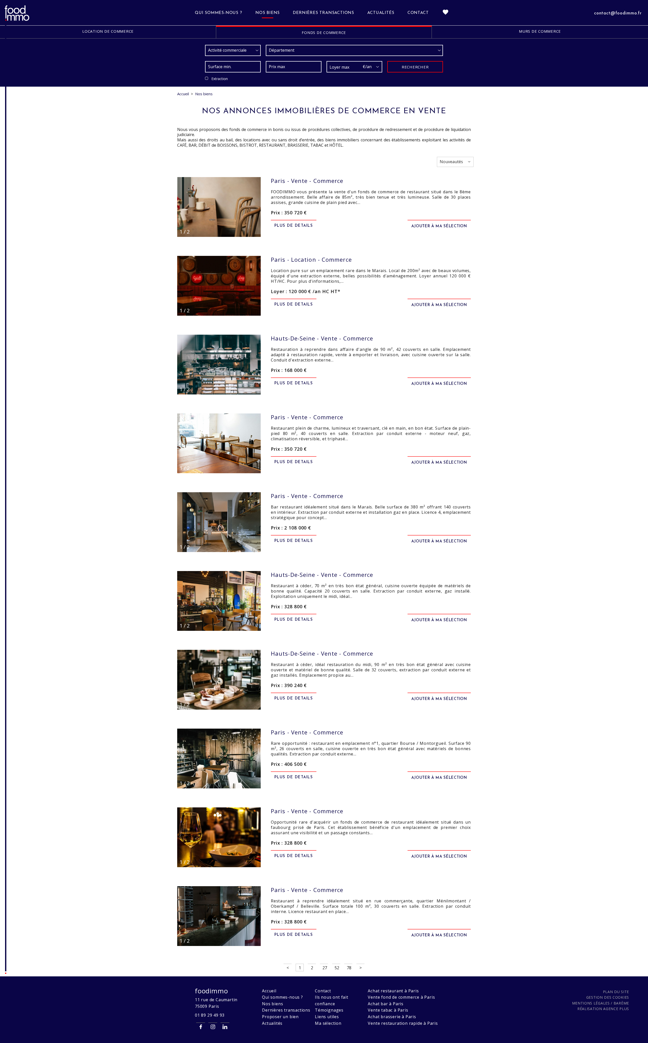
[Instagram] (212, 1026)
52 (337, 968)
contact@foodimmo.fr (618, 13)
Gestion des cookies (607, 997)
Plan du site (616, 991)
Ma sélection (328, 1023)
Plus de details (293, 226)
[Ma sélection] (445, 13)
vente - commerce (307, 180)
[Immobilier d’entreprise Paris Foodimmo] (17, 20)
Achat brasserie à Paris (392, 1016)
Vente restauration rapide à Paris (403, 1023)
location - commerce (311, 259)
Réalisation (603, 1008)
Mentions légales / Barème (600, 1003)
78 (349, 968)
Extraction (219, 78)
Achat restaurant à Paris (393, 991)
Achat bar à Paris (385, 1004)
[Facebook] (200, 1026)
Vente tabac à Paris (388, 1010)
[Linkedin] (224, 1026)
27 (324, 968)
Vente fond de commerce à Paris (401, 997)
